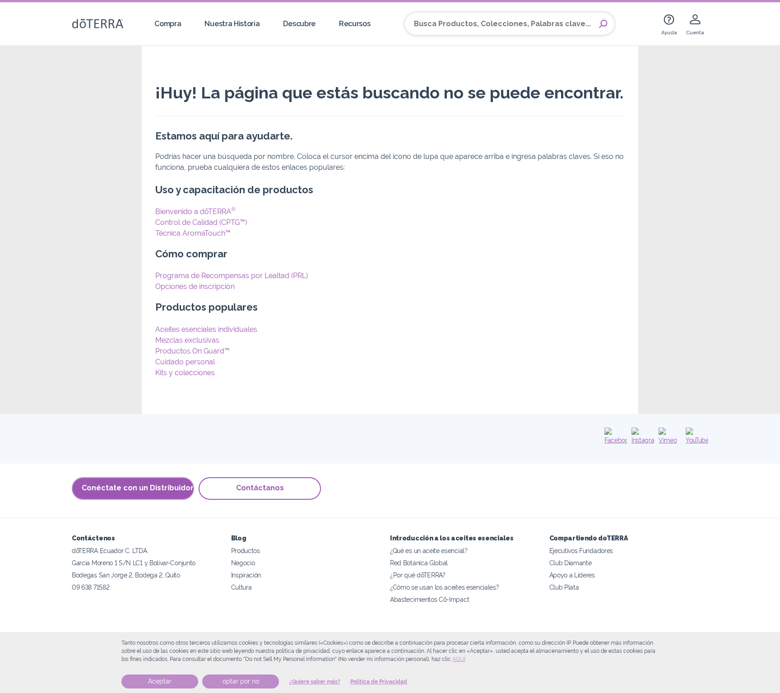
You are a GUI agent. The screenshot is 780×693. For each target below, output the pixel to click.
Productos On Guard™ (192, 351)
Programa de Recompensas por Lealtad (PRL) (231, 275)
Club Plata (564, 587)
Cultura (241, 587)
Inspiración (246, 575)
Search (603, 24)
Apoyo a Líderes (572, 575)
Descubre (299, 23)
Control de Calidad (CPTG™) (201, 222)
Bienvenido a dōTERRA (195, 211)
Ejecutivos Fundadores (581, 550)
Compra (167, 23)
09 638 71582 (90, 587)
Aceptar (160, 681)
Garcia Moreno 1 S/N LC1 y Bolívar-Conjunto (133, 563)
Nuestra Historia (232, 23)
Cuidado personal (185, 362)
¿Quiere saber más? (314, 682)
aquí (458, 659)
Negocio (243, 563)
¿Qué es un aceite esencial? (429, 550)
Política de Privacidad (378, 682)
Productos (245, 550)
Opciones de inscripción (195, 286)
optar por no (241, 681)
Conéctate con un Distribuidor (138, 488)
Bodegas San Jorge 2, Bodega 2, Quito (126, 575)
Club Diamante (570, 563)
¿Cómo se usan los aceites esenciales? (444, 587)
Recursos (355, 23)
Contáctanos (260, 488)
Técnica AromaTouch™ (193, 233)
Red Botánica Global (419, 563)
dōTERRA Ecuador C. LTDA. (110, 550)
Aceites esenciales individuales (206, 329)
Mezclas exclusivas (187, 340)
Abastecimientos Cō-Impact (429, 599)
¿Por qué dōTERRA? (418, 575)
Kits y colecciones (185, 372)
